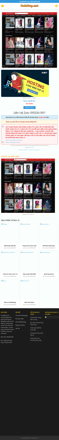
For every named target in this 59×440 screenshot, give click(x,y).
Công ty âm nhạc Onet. (29, 245)
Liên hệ (18, 328)
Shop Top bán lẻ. (49, 274)
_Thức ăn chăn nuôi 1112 (10, 274)
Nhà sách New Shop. (49, 245)
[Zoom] (3, 66)
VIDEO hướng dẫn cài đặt (13, 142)
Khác (34, 98)
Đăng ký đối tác (20, 325)
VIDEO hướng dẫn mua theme (14, 140)
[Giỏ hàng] (56, 6)
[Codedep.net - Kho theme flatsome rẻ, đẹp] (29, 6)
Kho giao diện (20, 318)
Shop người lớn (25, 149)
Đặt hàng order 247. (10, 245)
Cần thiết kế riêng (21, 322)
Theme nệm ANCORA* (29, 274)
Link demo (30, 107)
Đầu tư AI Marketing (10, 302)
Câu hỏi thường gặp (22, 315)
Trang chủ (26, 98)
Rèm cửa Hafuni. (29, 302)
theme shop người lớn (34, 149)
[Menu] (2, 6)
